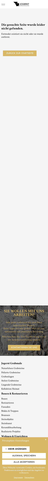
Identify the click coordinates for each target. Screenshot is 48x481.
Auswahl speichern (24, 456)
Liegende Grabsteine (11, 385)
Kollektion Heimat (10, 389)
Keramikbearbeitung (11, 428)
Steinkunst (6, 423)
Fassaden (5, 407)
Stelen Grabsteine (10, 381)
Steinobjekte (7, 419)
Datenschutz (29, 478)
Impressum (18, 478)
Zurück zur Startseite (19, 53)
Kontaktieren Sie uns (24, 348)
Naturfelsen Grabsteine (12, 368)
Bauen (4, 399)
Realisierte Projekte (10, 432)
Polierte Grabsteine (10, 373)
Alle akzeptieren (24, 462)
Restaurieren (7, 403)
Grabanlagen (7, 377)
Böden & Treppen (9, 411)
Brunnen (5, 415)
